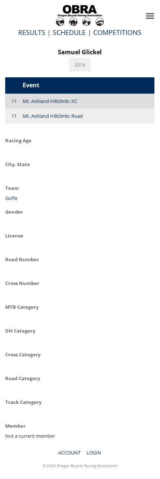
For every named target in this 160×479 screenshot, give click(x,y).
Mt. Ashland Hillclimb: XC (50, 101)
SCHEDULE (69, 32)
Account (69, 453)
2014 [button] (80, 64)
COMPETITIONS (117, 32)
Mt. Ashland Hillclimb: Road (53, 116)
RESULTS (31, 32)
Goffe (11, 198)
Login (93, 453)
